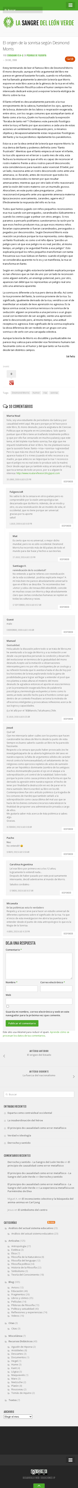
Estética (15, 1249)
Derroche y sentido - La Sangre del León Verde (36, 1162)
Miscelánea (15, 1336)
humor (36, 392)
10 (71, 59)
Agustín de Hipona (21, 1346)
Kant (14, 1368)
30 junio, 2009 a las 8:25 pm (19, 479)
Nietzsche (17, 1382)
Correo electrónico (52, 982)
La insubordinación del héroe (25, 1120)
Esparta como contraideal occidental (30, 1112)
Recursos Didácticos (21, 1341)
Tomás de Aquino (21, 1393)
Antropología (18, 1246)
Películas (16, 1301)
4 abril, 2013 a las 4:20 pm (18, 931)
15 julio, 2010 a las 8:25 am (18, 717)
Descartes (17, 1353)
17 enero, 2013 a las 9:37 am (21, 891)
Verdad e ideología (19, 1135)
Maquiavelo (18, 1375)
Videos (15, 1315)
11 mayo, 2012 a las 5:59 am (18, 852)
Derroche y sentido (19, 1142)
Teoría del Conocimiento (25, 1274)
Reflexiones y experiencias (27, 1312)
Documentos (18, 1357)
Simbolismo (18, 1271)
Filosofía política (20, 1264)
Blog (11, 1282)
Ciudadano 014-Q (15, 55)
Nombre (11, 982)
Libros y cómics (20, 1298)
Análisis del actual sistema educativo (31, 1228)
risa (45, 392)
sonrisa (54, 392)
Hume (14, 1364)
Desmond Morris (20, 392)
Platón (15, 1385)
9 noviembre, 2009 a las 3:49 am (20, 630)
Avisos (15, 1287)
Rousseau (17, 1389)
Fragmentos (18, 1294)
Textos (13, 1400)
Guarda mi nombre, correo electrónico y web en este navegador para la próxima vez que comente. (37, 1013)
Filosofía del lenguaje (23, 1260)
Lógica (15, 1371)
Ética (14, 1253)
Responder (68, 481)
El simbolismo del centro (32, 1209)
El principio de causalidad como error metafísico (37, 1128)
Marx (14, 1378)
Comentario (14, 949)
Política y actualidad (22, 1308)
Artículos (14, 1240)
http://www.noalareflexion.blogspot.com (38, 473)
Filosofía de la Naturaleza (26, 1257)
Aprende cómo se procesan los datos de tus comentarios (36, 1033)
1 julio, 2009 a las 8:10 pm (21, 524)
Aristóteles (17, 1350)
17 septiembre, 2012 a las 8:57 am (27, 605)
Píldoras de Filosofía (36, 55)
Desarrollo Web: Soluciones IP (39, 1477)
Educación (17, 1291)
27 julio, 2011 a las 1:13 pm (24, 557)
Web (8, 995)
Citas (11, 1323)
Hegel (14, 1361)
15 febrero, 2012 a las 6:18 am (19, 827)
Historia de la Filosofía (24, 1267)
